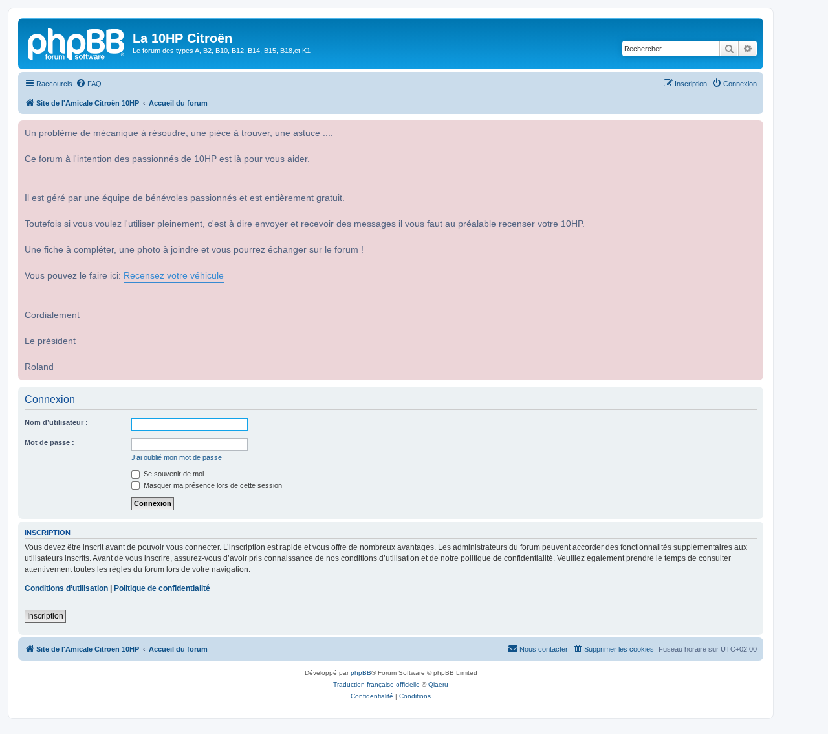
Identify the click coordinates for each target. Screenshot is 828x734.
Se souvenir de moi (173, 473)
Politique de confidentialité (162, 588)
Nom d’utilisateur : (56, 422)
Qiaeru (438, 684)
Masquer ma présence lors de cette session (212, 485)
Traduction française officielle (376, 684)
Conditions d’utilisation (66, 588)
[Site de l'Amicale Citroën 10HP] (77, 42)
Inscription (45, 616)
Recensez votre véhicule (174, 276)
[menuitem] (89, 83)
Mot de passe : (49, 442)
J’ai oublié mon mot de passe (176, 457)
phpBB (361, 672)
